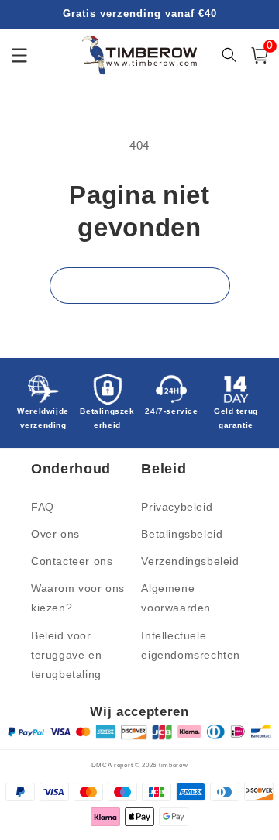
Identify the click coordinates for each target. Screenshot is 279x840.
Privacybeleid (176, 507)
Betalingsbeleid (181, 534)
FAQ (42, 507)
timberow (173, 765)
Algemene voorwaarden (176, 598)
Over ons (55, 534)
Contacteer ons (71, 561)
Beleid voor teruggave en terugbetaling (66, 654)
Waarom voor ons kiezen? (78, 598)
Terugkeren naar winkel (140, 285)
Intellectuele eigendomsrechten (190, 645)
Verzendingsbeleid (190, 561)
